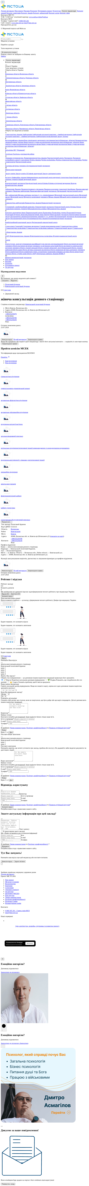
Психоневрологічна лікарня (37, 218)
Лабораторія (10, 189)
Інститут (8, 177)
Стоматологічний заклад (63, 228)
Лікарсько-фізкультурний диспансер (43, 191)
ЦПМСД (62, 254)
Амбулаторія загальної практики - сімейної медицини (52, 134)
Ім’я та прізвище (27, 796)
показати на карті (56, 536)
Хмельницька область (43, 125)
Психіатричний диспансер (64, 216)
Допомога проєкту (12, 890)
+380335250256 (11, 320)
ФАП (7, 236)
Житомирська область (13, 82)
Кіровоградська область (27, 93)
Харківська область (12, 125)
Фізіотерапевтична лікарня (20, 236)
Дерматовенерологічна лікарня (35, 158)
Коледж (73, 183)
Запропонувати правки (35, 339)
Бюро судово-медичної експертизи (54, 144)
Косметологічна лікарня (14, 185)
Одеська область (11, 105)
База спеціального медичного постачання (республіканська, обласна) (50, 140)
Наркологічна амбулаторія (15, 203)
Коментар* (5, 713)
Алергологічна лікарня (14, 134)
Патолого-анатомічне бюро (15, 213)
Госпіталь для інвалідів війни (23, 154)
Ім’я (22, 835)
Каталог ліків (65, 13)
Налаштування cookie (13, 903)
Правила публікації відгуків (59, 728)
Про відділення (10, 363)
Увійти (3, 56)
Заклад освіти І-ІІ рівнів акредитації (29, 174)
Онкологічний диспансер (44, 207)
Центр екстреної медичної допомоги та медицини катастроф (35, 246)
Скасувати (5, 280)
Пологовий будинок (73, 213)
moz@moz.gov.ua (30, 23)
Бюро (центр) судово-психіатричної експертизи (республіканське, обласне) (52, 142)
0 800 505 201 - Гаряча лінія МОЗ (17, 911)
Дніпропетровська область (15, 78)
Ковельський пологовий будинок (38, 304)
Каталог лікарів (27, 13)
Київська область (11, 93)
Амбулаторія (27, 134)
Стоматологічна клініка (69, 226)
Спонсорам (9, 888)
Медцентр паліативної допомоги (36, 197)
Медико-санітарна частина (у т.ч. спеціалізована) (36, 195)
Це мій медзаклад (20, 339)
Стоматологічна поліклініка (15, 228)
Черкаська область (12, 129)
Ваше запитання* (7, 761)
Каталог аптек (54, 13)
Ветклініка (9, 150)
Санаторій (19, 226)
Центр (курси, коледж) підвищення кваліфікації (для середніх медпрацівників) (34, 244)
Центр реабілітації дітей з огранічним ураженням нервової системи (44, 252)
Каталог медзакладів (69, 11)
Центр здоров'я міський (29, 248)
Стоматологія (78, 228)
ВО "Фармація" (19, 150)
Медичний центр (17, 197)
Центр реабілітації (12, 252)
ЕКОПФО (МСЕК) (12, 893)
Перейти (4, 357)
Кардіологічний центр (34, 183)
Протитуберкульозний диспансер (56, 215)
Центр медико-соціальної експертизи (36, 250)
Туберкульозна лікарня (13, 232)
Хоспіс (7, 240)
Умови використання (18, 728)
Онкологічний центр (62, 207)
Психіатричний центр (18, 218)
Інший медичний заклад (27, 179)
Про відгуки (9, 895)
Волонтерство (10, 884)
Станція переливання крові (50, 226)
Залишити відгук (7, 596)
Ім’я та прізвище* (7, 719)
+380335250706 (11, 318)
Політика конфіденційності (15, 899)
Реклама (27, 11)
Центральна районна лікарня (48, 254)
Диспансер (68, 158)
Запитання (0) (15, 594)
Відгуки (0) (5, 594)
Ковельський (15, 531)
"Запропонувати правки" (10, 344)
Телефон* (4, 723)
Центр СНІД (32, 254)
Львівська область (26, 97)
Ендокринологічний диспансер (38, 166)
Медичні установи (12, 882)
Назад (4, 730)
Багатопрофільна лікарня (14, 140)
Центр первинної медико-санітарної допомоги (67, 250)
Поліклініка (47, 213)
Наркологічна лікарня (33, 203)
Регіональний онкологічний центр (44, 222)
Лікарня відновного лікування (32, 189)
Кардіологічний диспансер (15, 183)
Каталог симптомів (14, 13)
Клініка (45, 183)
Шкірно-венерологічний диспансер (18, 258)
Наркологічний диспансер (51, 203)
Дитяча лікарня (35, 160)
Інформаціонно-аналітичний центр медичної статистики (48, 177)
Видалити (14, 280)
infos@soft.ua (43, 17)
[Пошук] (22, 39)
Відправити (5, 846)
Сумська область (11, 117)
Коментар (23, 794)
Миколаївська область (13, 101)
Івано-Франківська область (15, 90)
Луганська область (12, 97)
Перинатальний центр (34, 213)
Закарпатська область (13, 86)
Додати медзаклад (7, 11)
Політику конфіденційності (36, 728)
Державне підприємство (14, 158)
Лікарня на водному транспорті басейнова (60, 189)
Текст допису (24, 829)
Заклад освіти (10, 174)
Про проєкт (19, 11)
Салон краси (10, 226)
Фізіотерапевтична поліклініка (41, 236)
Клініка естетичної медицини (59, 183)
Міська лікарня (54, 197)
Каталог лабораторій (40, 13)
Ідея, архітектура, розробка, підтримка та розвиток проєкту (37, 926)
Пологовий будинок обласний (16, 215)
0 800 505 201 (24, 21)
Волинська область (27, 74)
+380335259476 (11, 314)
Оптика (73, 207)
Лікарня (18, 189)
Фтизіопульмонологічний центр (65, 236)
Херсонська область (27, 125)
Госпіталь (9, 154)
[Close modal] (2, 662)
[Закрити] (2, 276)
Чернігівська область (42, 129)
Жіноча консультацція (13, 170)
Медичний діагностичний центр (66, 195)
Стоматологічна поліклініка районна (40, 228)
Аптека (65, 136)
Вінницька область (12, 74)
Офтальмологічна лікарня (56, 209)
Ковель (13, 534)
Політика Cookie (11, 901)
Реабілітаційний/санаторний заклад (18, 222)
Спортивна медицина (31, 226)
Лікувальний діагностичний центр (70, 191)
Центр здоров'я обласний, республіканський (54, 248)
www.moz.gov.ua (17, 23)
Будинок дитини (17, 142)
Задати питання (19, 861)
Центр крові (17, 250)
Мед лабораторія (11, 195)
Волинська (15, 529)
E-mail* (3, 721)
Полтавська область (12, 109)
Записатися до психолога (10, 972)
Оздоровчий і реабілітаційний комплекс (20, 207)
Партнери (8, 886)
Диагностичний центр (55, 158)
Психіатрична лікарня (18, 216)
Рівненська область (12, 113)
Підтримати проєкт (45, 11)
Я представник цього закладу (14, 831)
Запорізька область (28, 86)
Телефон (24, 800)
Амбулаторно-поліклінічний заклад (49, 136)
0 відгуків (7, 290)
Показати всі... (6, 522)
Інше (71, 177)
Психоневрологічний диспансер (60, 218)
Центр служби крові (19, 254)
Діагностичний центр (23, 162)
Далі (11, 732)
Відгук (4, 658)
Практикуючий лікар (36, 215)
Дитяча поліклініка (48, 160)
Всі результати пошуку (9, 52)
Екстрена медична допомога (16, 166)
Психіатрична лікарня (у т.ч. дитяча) (40, 216)
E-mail (23, 798)
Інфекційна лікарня (19, 177)
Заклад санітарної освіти (52, 174)
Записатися (24, 1043)
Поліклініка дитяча (59, 213)
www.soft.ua (33, 17)
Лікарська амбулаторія (21, 191)
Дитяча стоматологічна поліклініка (69, 160)
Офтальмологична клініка (37, 209)
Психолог (33, 11)
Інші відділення (11, 361)
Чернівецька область (27, 129)
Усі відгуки (57, 11)
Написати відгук (7, 339)
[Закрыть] (2, 864)
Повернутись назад (8, 1184)
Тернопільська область (13, 121)
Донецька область (32, 78)
